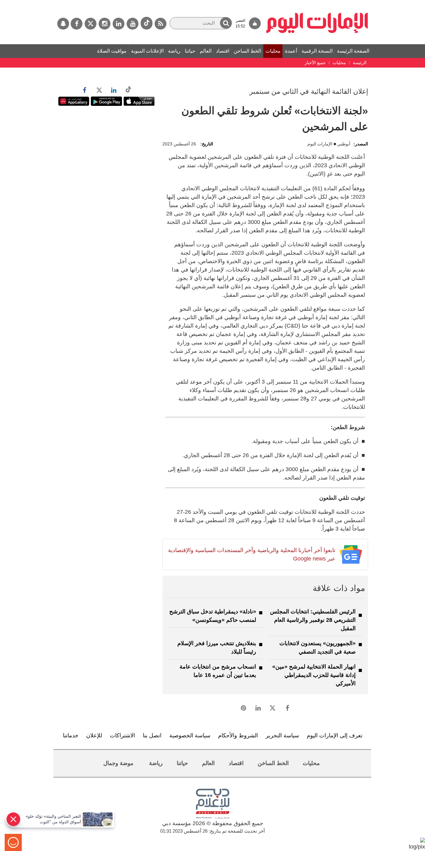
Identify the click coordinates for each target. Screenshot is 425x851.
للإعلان (94, 735)
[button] (226, 23)
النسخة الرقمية (317, 51)
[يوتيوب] (132, 24)
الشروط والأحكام (238, 735)
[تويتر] (90, 24)
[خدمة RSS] (160, 24)
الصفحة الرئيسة (353, 51)
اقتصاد (222, 51)
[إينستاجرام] (104, 24)
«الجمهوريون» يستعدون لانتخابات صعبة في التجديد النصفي (317, 647)
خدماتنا (70, 735)
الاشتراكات (122, 735)
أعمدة (291, 51)
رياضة (174, 51)
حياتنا (190, 51)
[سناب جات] (63, 24)
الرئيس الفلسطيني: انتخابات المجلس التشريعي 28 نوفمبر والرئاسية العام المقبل (313, 619)
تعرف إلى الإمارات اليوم (334, 735)
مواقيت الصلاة (112, 51)
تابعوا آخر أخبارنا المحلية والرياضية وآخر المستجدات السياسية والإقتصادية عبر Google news (251, 554)
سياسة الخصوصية (189, 735)
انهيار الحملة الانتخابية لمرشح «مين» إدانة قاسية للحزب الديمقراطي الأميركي (314, 675)
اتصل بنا (152, 735)
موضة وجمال (118, 763)
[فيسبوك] (76, 24)
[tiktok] (146, 23)
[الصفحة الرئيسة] (317, 3)
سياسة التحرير (282, 735)
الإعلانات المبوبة (147, 51)
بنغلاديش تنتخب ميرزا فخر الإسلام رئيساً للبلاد (216, 647)
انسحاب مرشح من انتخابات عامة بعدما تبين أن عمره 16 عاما (218, 671)
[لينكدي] (118, 24)
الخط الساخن (247, 51)
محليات (273, 51)
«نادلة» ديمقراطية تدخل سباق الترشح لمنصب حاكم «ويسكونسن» (212, 615)
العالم (206, 51)
